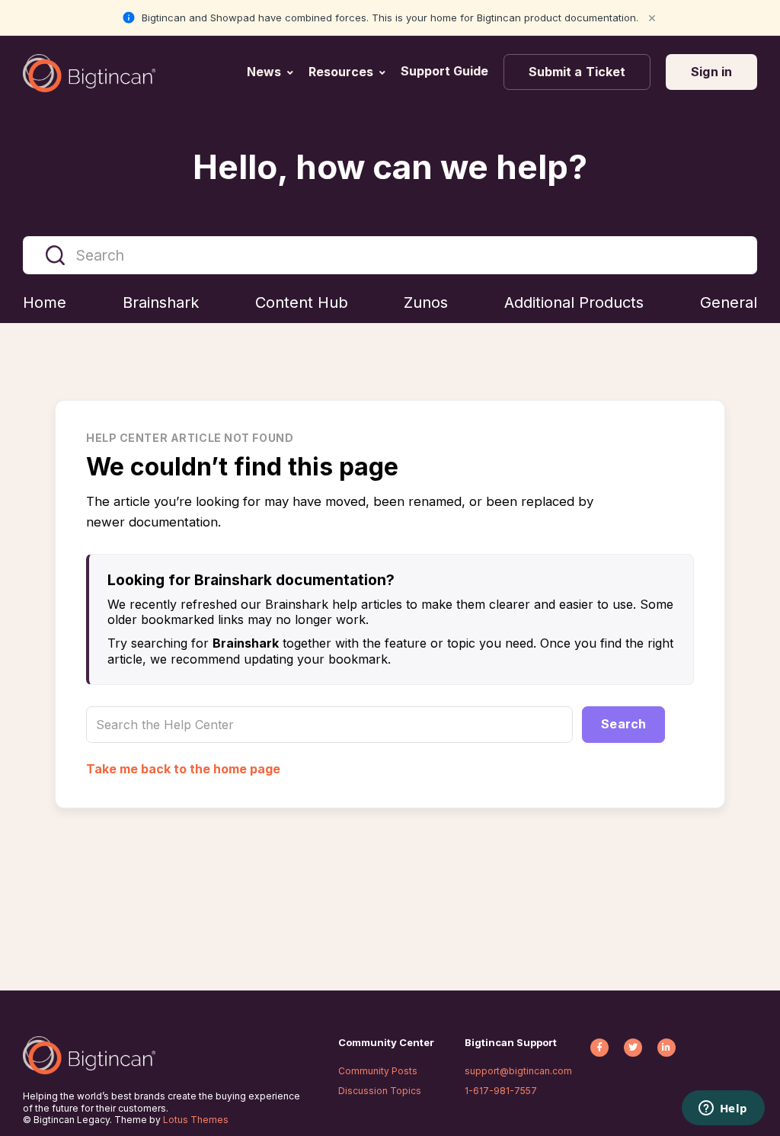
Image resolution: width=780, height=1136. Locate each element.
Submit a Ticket (577, 71)
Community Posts (377, 1071)
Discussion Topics (379, 1090)
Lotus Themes (196, 1119)
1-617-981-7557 (501, 1090)
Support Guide (446, 70)
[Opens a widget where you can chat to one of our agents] (723, 1109)
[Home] (89, 73)
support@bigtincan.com (518, 1071)
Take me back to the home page (183, 768)
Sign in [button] (711, 71)
